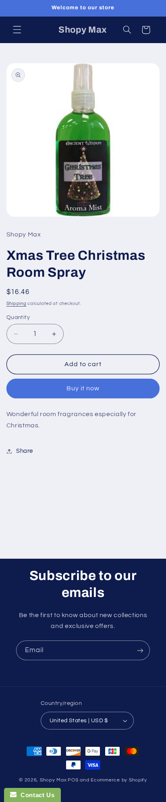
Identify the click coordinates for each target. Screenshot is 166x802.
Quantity (18, 317)
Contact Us (35, 795)
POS (73, 780)
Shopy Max (53, 780)
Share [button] (24, 451)
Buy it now (83, 388)
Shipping (16, 303)
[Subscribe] (140, 650)
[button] (17, 30)
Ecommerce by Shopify (119, 780)
